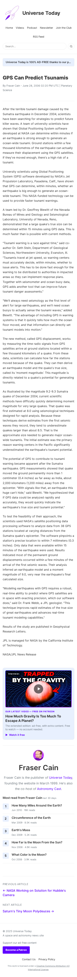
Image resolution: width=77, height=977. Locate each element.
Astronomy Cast (49, 789)
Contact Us (29, 959)
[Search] (71, 46)
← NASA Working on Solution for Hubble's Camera (34, 893)
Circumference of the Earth (31, 818)
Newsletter (46, 27)
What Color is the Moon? (29, 854)
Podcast (32, 27)
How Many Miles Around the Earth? (37, 805)
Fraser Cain (13, 85)
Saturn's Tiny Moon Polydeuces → (28, 911)
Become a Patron (16, 949)
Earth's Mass (21, 830)
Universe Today (41, 13)
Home (9, 27)
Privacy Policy (46, 959)
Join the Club (64, 27)
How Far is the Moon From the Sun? (37, 842)
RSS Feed (38, 36)
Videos (20, 27)
